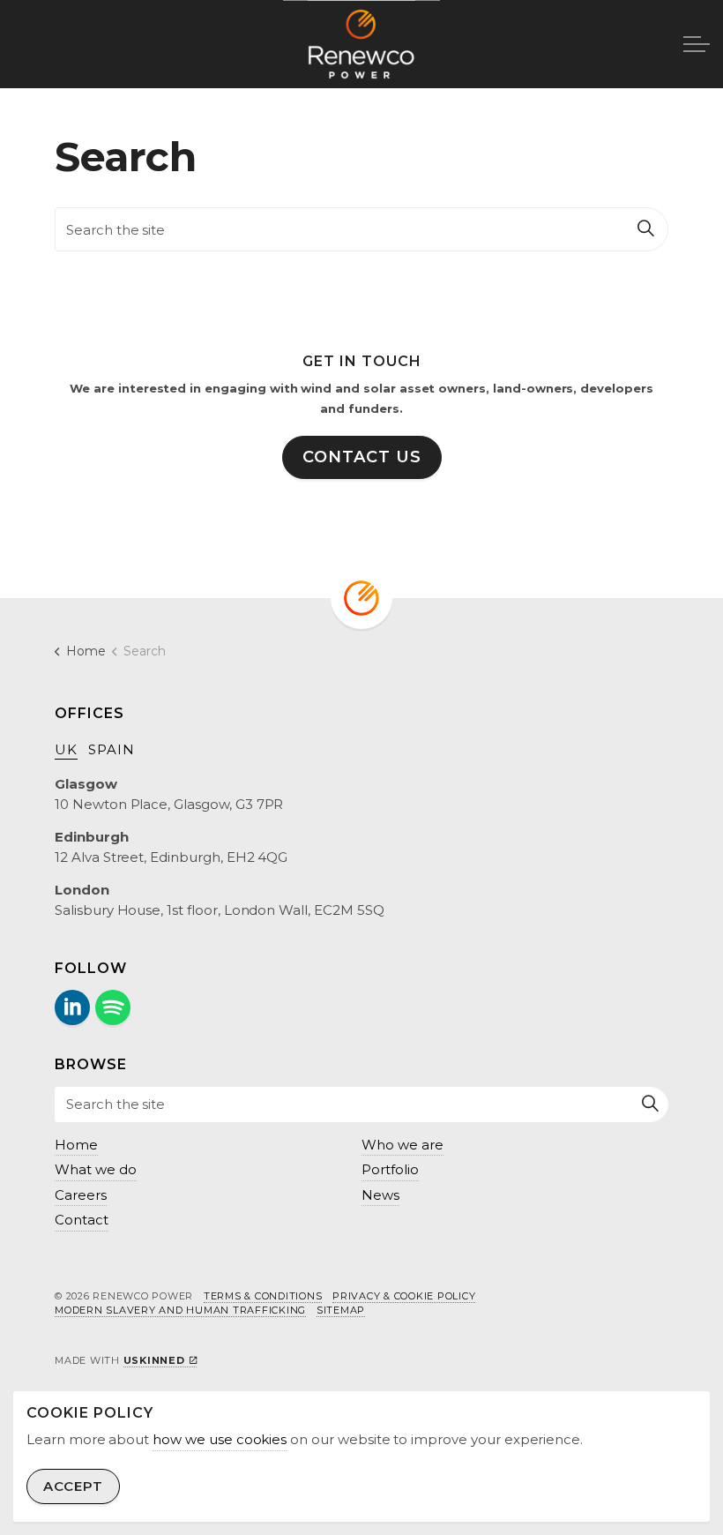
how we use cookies (220, 1439)
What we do (96, 1169)
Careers (81, 1195)
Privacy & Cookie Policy (403, 1296)
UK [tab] (66, 749)
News (380, 1195)
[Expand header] (696, 44)
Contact (81, 1219)
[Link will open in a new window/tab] (72, 1007)
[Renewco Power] (361, 44)
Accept (73, 1486)
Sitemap (341, 1310)
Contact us (361, 457)
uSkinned (154, 1360)
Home (76, 1144)
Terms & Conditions (263, 1296)
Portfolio (390, 1169)
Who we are (402, 1144)
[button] (646, 229)
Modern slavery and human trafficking (180, 1310)
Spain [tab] (111, 749)
